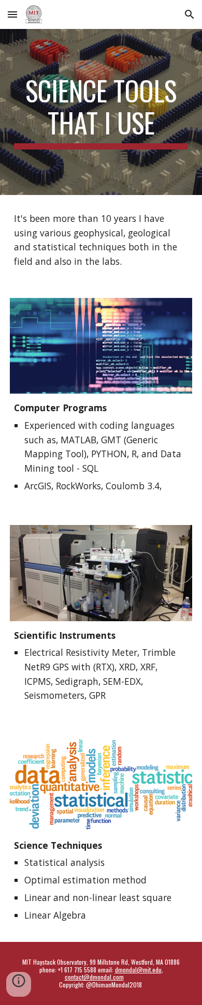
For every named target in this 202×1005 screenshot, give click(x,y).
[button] (12, 14)
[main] (101, 112)
